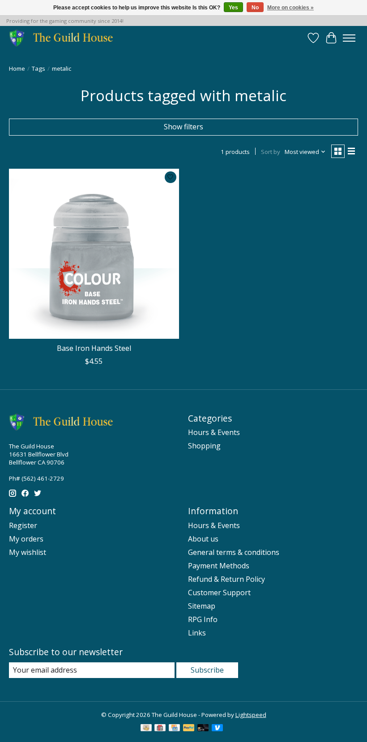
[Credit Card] (174, 728)
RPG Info (203, 619)
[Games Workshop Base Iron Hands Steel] (94, 254)
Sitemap (201, 606)
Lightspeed (250, 715)
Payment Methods (218, 566)
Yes (233, 7)
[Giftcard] (160, 728)
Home (17, 68)
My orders (26, 539)
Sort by (270, 152)
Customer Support (219, 592)
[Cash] (146, 728)
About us (203, 539)
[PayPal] (189, 728)
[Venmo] (217, 728)
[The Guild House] (64, 38)
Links (197, 633)
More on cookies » (290, 7)
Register (23, 525)
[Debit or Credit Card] (203, 728)
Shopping (204, 446)
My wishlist (27, 552)
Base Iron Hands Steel (94, 348)
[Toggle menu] (349, 38)
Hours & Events (214, 432)
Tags (38, 68)
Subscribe (207, 670)
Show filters (183, 127)
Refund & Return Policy (226, 579)
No (255, 7)
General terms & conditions (233, 552)
